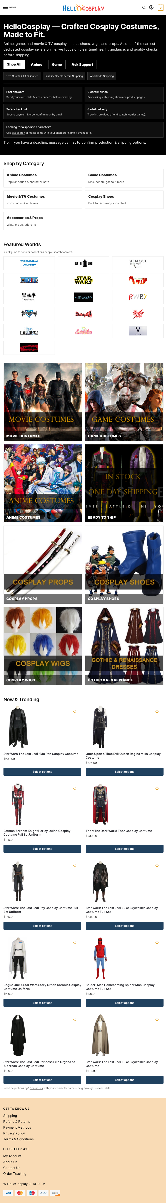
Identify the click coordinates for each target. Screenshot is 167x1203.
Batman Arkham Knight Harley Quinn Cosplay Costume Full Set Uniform (36, 833)
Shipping (10, 1116)
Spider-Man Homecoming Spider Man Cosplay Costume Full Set (120, 987)
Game (57, 64)
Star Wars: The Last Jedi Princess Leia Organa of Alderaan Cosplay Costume (39, 1064)
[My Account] (151, 8)
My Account (12, 1156)
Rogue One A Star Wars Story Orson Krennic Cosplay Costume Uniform (42, 987)
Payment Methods (17, 1127)
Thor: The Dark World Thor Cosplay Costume (119, 831)
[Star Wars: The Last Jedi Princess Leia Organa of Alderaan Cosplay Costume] (42, 1035)
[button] (160, 8)
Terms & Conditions (18, 1139)
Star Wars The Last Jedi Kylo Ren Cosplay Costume (40, 754)
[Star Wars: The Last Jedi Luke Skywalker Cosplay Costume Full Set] (125, 881)
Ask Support (82, 64)
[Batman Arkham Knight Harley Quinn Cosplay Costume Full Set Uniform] (42, 804)
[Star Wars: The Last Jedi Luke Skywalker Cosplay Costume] (125, 1035)
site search (18, 132)
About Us (10, 1162)
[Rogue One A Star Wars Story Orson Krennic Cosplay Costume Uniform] (42, 958)
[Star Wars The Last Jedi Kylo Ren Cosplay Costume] (42, 727)
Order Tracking (14, 1174)
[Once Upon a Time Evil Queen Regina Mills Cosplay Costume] (125, 727)
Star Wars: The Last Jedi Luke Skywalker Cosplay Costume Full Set (122, 910)
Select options (42, 771)
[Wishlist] (75, 711)
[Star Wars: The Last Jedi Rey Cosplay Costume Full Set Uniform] (42, 881)
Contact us (36, 1088)
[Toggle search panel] (144, 7)
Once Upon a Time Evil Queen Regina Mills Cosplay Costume (123, 755)
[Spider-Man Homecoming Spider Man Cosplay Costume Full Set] (125, 958)
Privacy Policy (14, 1133)
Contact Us (11, 1168)
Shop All (14, 64)
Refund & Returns (16, 1122)
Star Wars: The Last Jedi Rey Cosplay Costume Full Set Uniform (40, 910)
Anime (36, 64)
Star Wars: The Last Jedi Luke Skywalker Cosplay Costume (122, 1064)
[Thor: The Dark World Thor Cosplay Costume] (125, 804)
